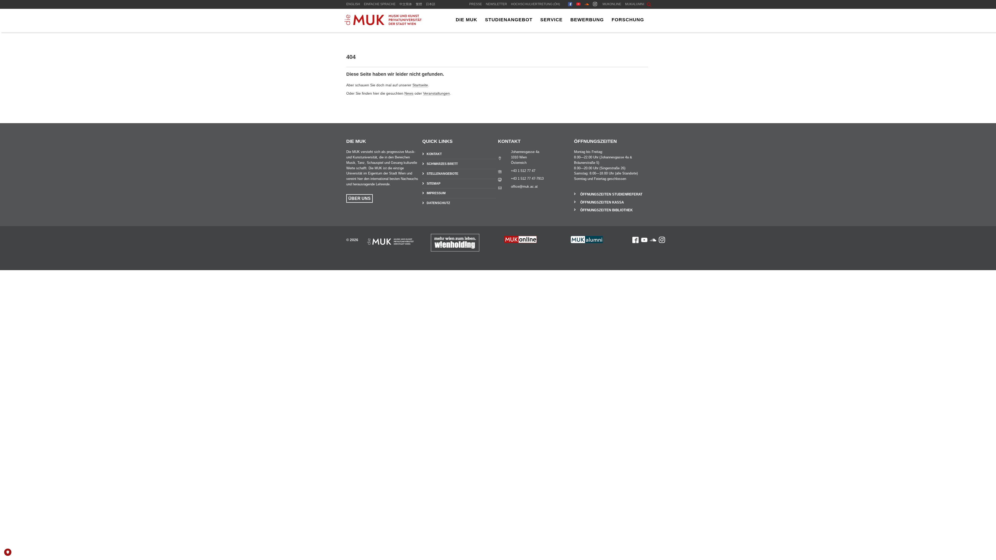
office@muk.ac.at (524, 186)
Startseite (420, 85)
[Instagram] (595, 4)
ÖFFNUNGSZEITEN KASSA (602, 202)
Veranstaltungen (436, 93)
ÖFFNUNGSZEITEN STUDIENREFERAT (611, 194)
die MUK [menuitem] (466, 19)
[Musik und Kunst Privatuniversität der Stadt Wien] (382, 24)
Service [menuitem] (551, 19)
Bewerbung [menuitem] (587, 19)
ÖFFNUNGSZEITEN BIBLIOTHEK (606, 210)
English (353, 4)
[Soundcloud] (587, 4)
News (408, 93)
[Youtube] (578, 4)
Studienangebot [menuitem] (508, 19)
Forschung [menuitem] (628, 19)
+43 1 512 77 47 (523, 171)
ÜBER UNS (359, 198)
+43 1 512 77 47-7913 (527, 178)
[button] (645, 4)
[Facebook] (570, 4)
